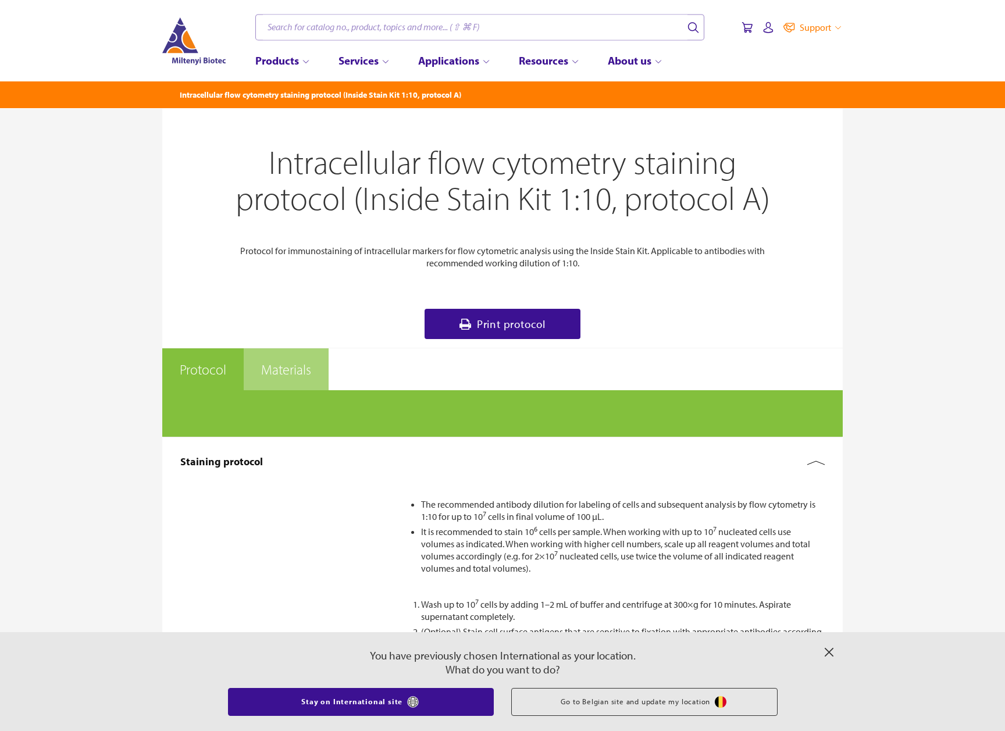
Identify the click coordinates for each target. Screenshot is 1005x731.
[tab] (203, 369)
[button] (502, 461)
